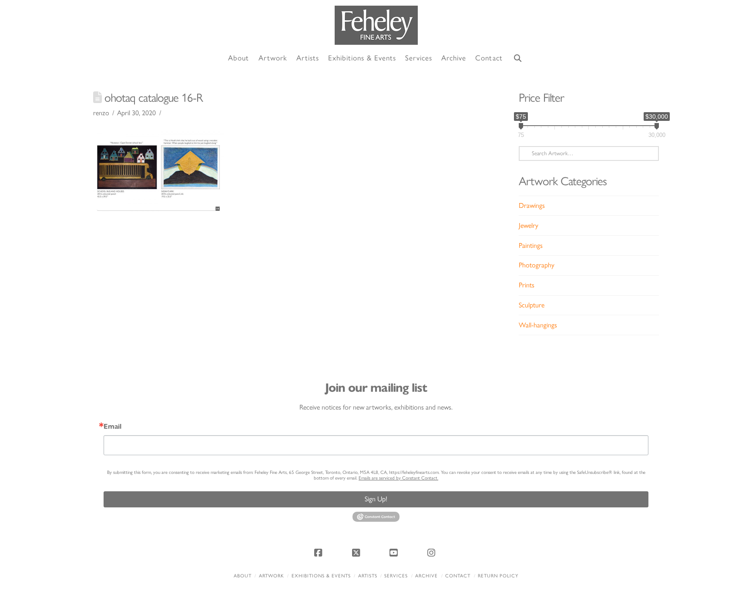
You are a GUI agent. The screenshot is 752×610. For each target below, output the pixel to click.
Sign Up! (376, 499)
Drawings (532, 205)
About (243, 576)
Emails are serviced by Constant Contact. (398, 478)
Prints (526, 285)
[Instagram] (432, 552)
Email (112, 426)
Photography (536, 265)
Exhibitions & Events (321, 576)
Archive (426, 576)
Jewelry (528, 225)
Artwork (271, 576)
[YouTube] (394, 552)
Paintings (531, 245)
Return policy (498, 576)
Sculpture (531, 305)
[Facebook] (319, 552)
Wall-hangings (538, 325)
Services (396, 576)
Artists (367, 576)
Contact (457, 576)
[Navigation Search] (518, 58)
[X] (357, 552)
